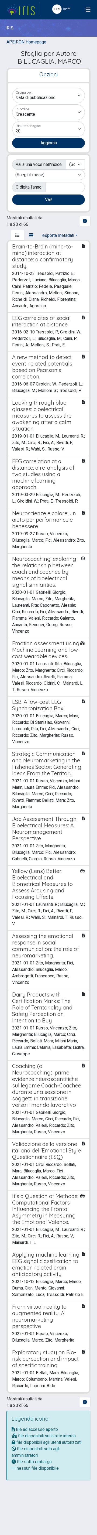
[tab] (17, 235)
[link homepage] (22, 9)
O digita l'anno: (29, 187)
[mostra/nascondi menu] (88, 10)
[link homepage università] (62, 9)
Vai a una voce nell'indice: (39, 164)
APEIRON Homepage (26, 42)
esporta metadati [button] (58, 235)
